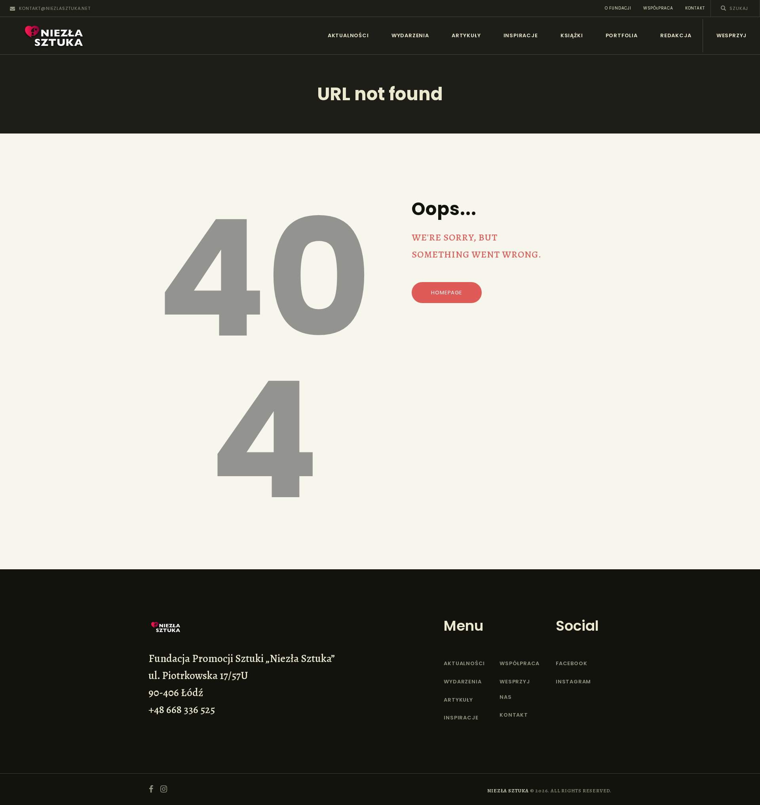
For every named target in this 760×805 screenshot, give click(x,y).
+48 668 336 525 (181, 709)
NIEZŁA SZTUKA (507, 790)
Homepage (446, 292)
